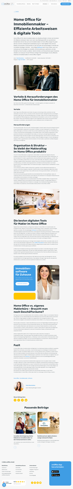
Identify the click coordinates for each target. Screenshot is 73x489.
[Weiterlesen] (15, 447)
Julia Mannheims (20, 58)
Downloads (18, 467)
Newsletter (31, 471)
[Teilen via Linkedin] (26, 400)
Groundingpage (32, 475)
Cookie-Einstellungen (6, 471)
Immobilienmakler (24, 378)
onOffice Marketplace (39, 242)
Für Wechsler (18, 471)
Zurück (17, 11)
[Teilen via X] (22, 400)
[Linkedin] (37, 483)
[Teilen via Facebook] (18, 400)
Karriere (31, 473)
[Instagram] (35, 483)
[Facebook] (32, 483)
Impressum (4, 467)
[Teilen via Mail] (15, 400)
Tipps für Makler (21, 59)
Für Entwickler (19, 469)
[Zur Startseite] (7, 4)
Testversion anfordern (22, 283)
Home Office (16, 378)
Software (40, 47)
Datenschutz (4, 469)
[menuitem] (44, 0)
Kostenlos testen (66, 3)
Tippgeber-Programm (33, 469)
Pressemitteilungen (33, 467)
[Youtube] (40, 483)
